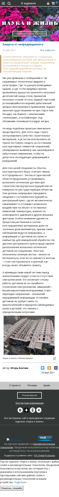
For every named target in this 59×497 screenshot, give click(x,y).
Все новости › (48, 50)
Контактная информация (30, 403)
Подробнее (20, 482)
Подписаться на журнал (29, 33)
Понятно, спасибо (11, 488)
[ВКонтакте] (56, 368)
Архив (46, 385)
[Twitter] (42, 368)
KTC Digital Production (44, 455)
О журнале (28, 3)
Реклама (32, 385)
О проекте (15, 385)
